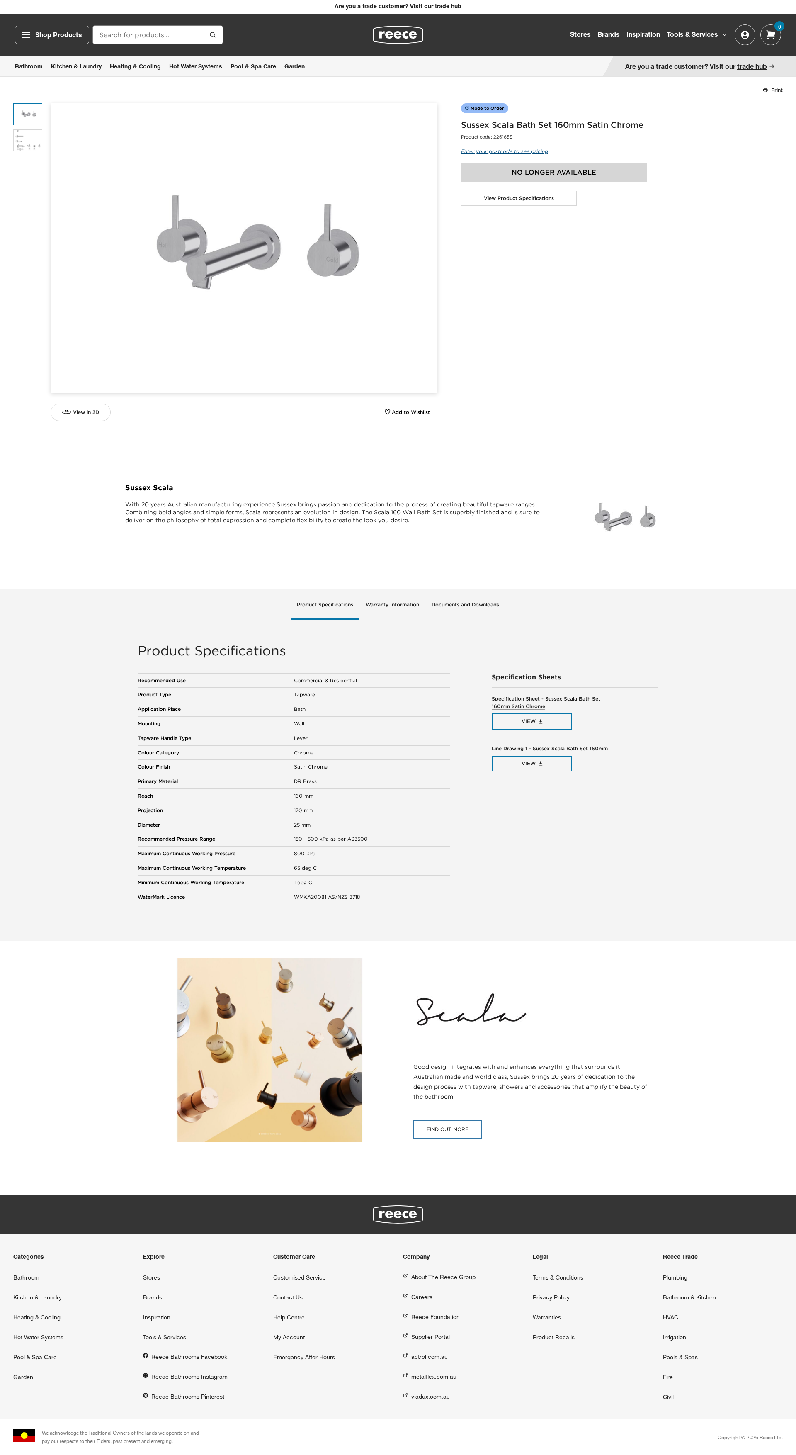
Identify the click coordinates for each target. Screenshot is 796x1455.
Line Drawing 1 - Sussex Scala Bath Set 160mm (550, 748)
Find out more (447, 1129)
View (529, 721)
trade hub (448, 7)
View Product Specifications (519, 198)
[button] (428, 248)
